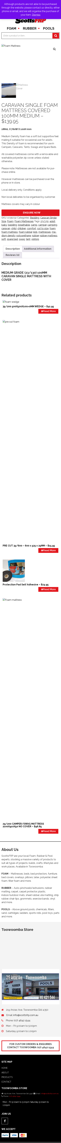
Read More (49, 311)
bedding (12, 224)
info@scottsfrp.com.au (25, 1015)
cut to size (43, 228)
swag (22, 239)
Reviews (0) (12, 255)
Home (4, 1068)
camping (52, 224)
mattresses (44, 232)
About (5, 1072)
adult (52, 221)
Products (7, 1077)
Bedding (34, 217)
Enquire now (31, 212)
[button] (54, 49)
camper (42, 224)
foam (53, 228)
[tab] (12, 249)
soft (3, 239)
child (13, 228)
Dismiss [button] (36, 14)
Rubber (29, 28)
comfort (31, 228)
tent (28, 239)
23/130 (45, 221)
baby (4, 224)
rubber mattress (48, 235)
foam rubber (25, 232)
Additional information (37, 248)
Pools (48, 28)
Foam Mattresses (24, 221)
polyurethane (23, 235)
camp (34, 224)
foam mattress (9, 232)
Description (13, 248)
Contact (6, 1082)
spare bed (12, 239)
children (21, 228)
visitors (35, 239)
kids (35, 232)
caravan (5, 228)
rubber (35, 235)
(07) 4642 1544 (22, 1020)
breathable (24, 224)
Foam (11, 28)
